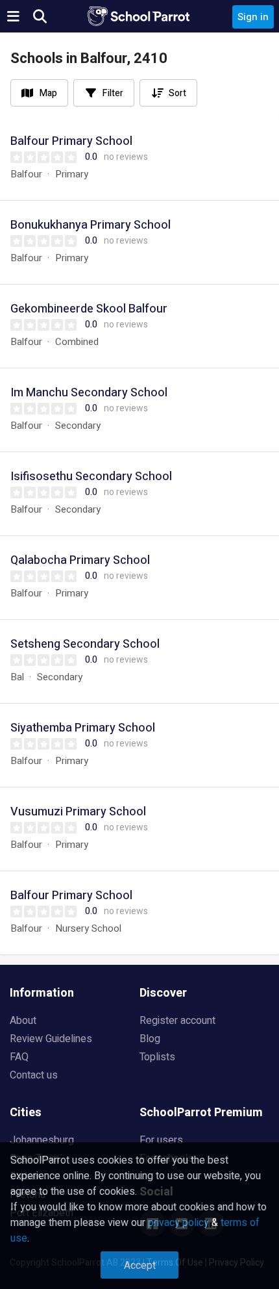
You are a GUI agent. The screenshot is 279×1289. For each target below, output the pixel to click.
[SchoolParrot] (139, 16)
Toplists (157, 1057)
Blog (150, 1039)
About (23, 1020)
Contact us (34, 1075)
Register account (177, 1020)
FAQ (19, 1057)
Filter (113, 93)
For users (161, 1140)
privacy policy (178, 1223)
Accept (140, 1265)
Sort (177, 93)
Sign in (253, 17)
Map (48, 93)
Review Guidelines (51, 1039)
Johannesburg (42, 1140)
